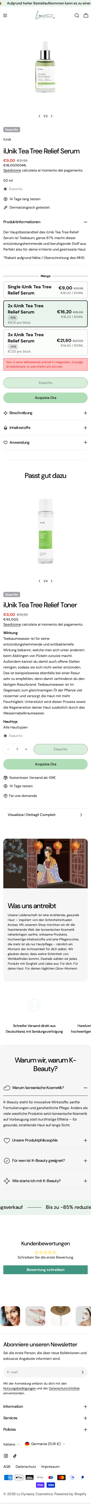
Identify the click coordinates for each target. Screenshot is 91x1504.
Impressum (50, 1466)
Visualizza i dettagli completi (31, 814)
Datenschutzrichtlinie (64, 1388)
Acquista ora (45, 397)
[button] (45, 290)
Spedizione (12, 170)
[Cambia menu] (5, 15)
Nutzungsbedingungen (19, 1388)
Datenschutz (26, 1466)
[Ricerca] (76, 15)
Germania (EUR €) (46, 1444)
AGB (6, 1466)
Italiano (9, 1444)
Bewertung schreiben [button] (45, 1269)
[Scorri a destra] (51, 116)
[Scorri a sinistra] (39, 116)
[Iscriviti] (82, 1372)
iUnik (7, 139)
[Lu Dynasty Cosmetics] (20, 1316)
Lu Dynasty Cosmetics (35, 1494)
